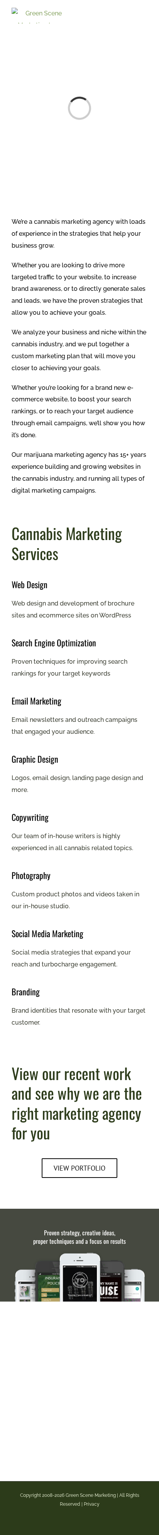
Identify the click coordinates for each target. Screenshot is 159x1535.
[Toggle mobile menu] (144, 12)
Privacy (92, 1504)
